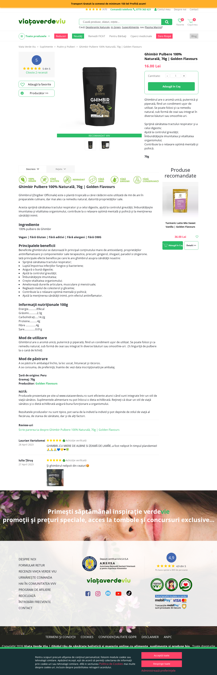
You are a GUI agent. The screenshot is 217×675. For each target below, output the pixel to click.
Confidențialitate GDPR (117, 637)
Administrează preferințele (158, 670)
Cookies (87, 637)
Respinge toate (161, 663)
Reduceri (61, 36)
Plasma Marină (153, 27)
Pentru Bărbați (117, 36)
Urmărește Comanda (35, 577)
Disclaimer (150, 637)
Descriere (31, 169)
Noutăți (78, 36)
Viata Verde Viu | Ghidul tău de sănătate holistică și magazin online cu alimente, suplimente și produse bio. (107, 646)
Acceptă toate (161, 655)
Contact (194, 9)
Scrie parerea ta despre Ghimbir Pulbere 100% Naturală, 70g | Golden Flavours (69, 430)
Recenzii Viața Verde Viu (37, 571)
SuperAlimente (130, 27)
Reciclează (27, 596)
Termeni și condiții (60, 637)
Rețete (59, 169)
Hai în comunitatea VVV (37, 583)
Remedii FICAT (96, 36)
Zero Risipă (164, 36)
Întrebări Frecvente (35, 602)
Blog (194, 36)
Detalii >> (191, 245)
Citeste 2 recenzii (36, 72)
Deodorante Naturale (98, 27)
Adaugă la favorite (39, 84)
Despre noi (180, 9)
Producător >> (39, 93)
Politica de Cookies (111, 664)
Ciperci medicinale (141, 36)
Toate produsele (36, 36)
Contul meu (164, 9)
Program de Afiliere (35, 590)
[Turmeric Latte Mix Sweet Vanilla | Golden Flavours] (180, 200)
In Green (116, 27)
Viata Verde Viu (27, 46)
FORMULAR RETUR (32, 565)
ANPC (168, 637)
